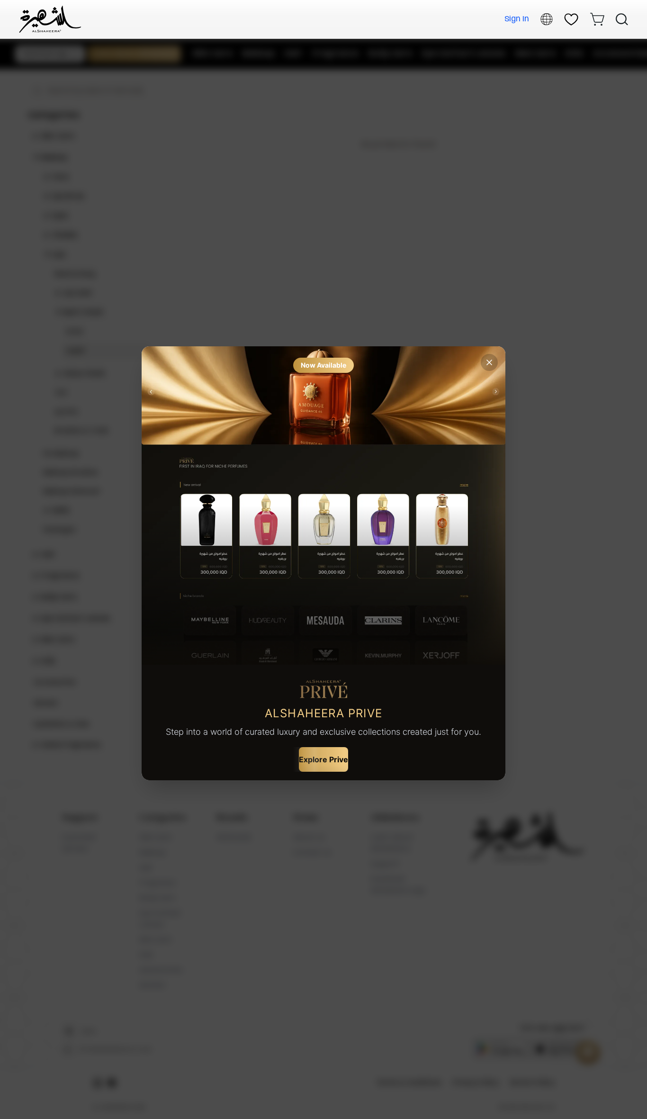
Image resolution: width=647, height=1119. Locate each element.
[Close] (489, 362)
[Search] (622, 19)
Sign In (516, 19)
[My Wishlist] (571, 19)
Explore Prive (323, 759)
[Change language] (546, 19)
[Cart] (597, 19)
